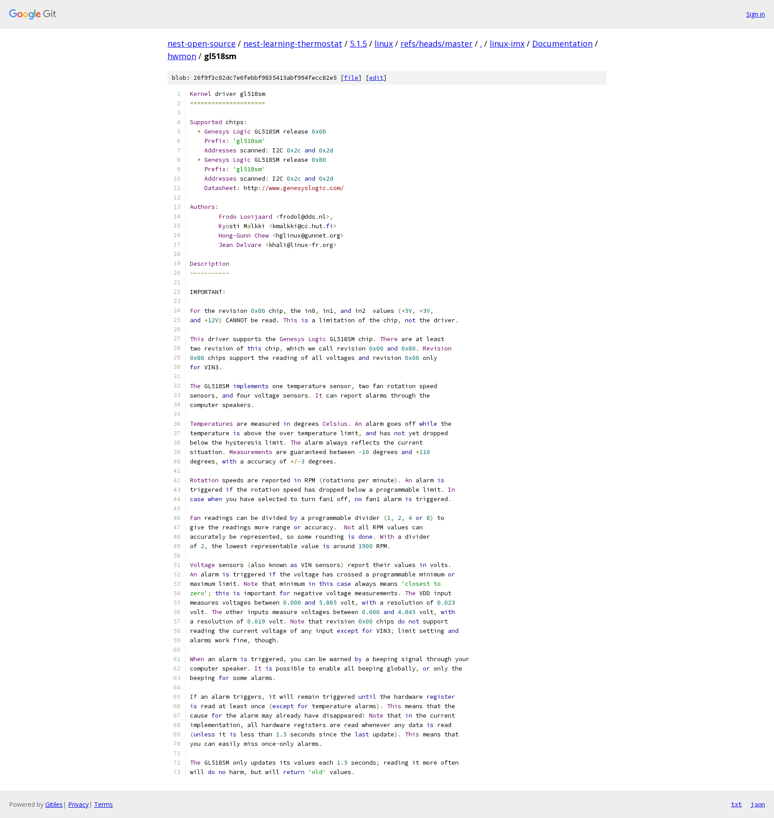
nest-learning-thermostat (292, 43)
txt (736, 804)
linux (383, 43)
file (351, 78)
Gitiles (54, 804)
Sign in (755, 14)
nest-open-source (202, 43)
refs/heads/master (436, 43)
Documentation (562, 43)
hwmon (182, 56)
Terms (103, 804)
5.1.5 (358, 43)
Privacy (78, 804)
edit (376, 78)
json (758, 804)
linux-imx (507, 43)
